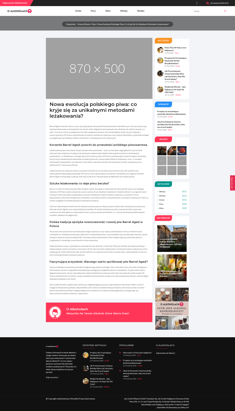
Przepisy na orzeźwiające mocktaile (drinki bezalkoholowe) (176, 60)
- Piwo (176, 53)
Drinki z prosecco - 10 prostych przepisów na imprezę (170, 273)
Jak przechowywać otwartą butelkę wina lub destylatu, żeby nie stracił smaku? (175, 75)
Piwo (93, 11)
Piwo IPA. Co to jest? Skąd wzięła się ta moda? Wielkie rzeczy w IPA (159, 401)
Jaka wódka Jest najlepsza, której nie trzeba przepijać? (165, 404)
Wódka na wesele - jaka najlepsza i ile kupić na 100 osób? (64, 3)
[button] (196, 3)
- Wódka (178, 95)
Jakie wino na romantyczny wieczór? (173, 407)
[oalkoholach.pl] (225, 11)
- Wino (177, 82)
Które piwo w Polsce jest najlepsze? (175, 49)
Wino (108, 11)
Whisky (124, 11)
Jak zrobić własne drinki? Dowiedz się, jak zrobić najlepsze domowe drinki (156, 398)
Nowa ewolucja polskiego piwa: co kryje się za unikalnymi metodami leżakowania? (133, 24)
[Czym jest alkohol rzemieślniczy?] (172, 308)
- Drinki (177, 66)
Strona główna (83, 24)
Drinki (78, 11)
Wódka (140, 11)
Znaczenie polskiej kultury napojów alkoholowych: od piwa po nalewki (171, 243)
